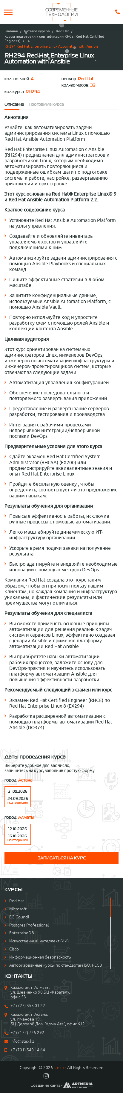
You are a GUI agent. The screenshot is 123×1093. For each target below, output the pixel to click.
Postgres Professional (29, 925)
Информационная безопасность (40, 957)
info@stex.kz (22, 1041)
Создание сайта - (46, 1085)
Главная (11, 31)
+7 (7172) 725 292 (27, 1032)
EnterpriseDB (21, 932)
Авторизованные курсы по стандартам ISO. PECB (55, 965)
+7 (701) (18, 1049)
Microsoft (18, 908)
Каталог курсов (37, 31)
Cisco (14, 949)
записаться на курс (62, 858)
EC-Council (19, 917)
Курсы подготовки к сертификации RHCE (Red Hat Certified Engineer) (54, 38)
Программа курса (46, 104)
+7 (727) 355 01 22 (27, 1005)
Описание (14, 104)
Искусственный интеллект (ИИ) (39, 940)
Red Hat (62, 31)
